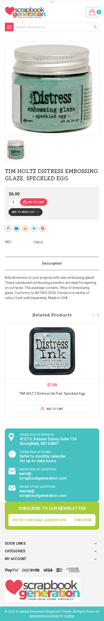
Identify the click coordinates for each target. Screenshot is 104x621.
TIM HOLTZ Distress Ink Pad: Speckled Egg (52, 393)
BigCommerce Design (44, 616)
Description (52, 263)
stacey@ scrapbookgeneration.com (43, 493)
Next (98, 315)
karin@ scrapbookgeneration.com (43, 476)
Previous (93, 315)
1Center (69, 616)
